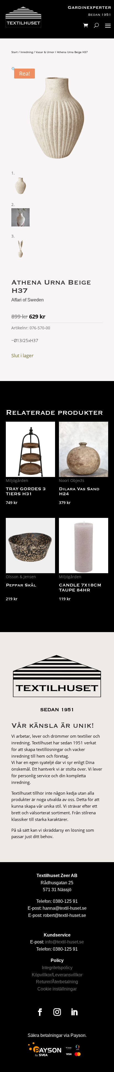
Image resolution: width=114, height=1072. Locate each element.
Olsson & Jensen (21, 576)
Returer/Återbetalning (57, 981)
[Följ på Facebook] (39, 1012)
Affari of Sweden (27, 300)
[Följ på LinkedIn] (74, 1012)
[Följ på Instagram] (57, 1012)
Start (14, 52)
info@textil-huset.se (64, 942)
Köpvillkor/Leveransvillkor (57, 974)
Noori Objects (71, 480)
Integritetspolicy (57, 967)
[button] (13, 69)
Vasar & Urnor (45, 52)
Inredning (26, 52)
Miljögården (17, 480)
